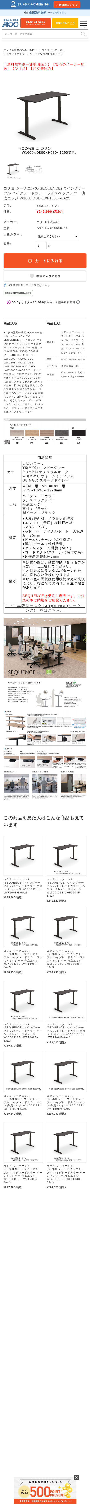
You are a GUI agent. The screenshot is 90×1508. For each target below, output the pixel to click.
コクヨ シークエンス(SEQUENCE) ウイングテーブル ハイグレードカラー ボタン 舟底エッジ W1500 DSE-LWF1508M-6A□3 (66, 1031)
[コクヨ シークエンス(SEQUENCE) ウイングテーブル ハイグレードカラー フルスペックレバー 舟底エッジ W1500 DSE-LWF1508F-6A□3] (66, 856)
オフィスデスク (15, 54)
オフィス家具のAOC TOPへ (20, 49)
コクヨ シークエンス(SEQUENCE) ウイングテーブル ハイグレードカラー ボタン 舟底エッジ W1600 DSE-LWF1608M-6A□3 (23, 886)
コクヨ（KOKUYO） (53, 49)
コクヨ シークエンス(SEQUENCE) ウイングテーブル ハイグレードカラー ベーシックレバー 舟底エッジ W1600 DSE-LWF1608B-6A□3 (23, 1032)
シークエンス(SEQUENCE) (46, 54)
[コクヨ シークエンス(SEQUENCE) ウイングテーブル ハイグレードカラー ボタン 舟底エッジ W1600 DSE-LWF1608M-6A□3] (23, 856)
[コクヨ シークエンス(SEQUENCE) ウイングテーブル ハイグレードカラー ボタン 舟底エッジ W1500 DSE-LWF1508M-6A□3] (66, 1001)
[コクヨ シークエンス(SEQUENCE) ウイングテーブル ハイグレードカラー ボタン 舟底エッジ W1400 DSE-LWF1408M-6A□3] (23, 1072)
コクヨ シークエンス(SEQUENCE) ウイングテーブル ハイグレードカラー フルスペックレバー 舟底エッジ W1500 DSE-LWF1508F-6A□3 (66, 887)
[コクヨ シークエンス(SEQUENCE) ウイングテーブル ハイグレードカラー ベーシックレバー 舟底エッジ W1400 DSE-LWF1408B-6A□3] (66, 1142)
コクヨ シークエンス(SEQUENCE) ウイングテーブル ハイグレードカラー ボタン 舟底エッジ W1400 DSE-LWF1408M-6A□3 (23, 1102)
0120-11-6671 (35, 22)
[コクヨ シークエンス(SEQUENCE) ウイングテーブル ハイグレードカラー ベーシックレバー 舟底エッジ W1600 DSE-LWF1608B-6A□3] (23, 1001)
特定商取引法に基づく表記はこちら (29, 285)
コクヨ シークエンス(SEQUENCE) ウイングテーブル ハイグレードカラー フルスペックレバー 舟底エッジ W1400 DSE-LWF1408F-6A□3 (23, 959)
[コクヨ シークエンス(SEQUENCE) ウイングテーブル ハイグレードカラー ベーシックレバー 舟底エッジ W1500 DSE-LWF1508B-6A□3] (23, 1142)
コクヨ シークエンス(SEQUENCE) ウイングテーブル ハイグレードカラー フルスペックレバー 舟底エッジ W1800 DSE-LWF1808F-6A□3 (66, 959)
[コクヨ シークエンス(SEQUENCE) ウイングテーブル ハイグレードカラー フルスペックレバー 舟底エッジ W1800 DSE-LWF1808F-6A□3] (66, 927)
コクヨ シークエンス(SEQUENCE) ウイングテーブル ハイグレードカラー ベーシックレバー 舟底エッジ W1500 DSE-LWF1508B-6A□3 (23, 1174)
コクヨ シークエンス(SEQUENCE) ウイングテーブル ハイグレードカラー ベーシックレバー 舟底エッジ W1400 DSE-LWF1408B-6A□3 (66, 1174)
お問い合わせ (62, 22)
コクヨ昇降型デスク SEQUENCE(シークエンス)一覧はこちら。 (45, 608)
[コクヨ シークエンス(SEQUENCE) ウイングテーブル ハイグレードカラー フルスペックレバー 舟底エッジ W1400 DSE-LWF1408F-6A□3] (23, 927)
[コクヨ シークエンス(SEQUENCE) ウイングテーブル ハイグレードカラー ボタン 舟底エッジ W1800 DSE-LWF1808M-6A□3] (66, 1072)
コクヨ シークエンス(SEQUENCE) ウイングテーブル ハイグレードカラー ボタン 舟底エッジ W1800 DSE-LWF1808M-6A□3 (66, 1102)
